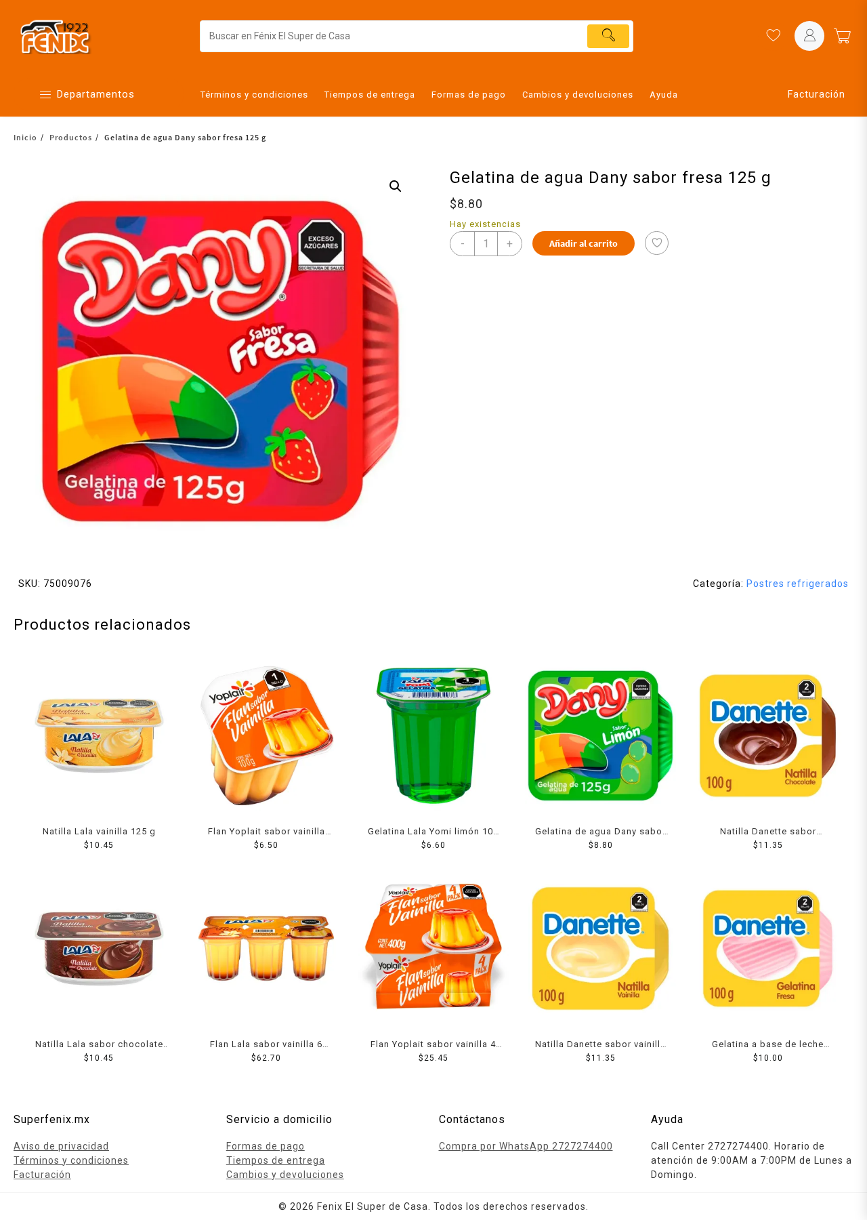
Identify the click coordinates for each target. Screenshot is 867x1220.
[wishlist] (773, 36)
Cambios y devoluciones (285, 1174)
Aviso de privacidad (61, 1146)
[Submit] (608, 36)
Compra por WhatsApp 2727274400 (526, 1146)
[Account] (809, 36)
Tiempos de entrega (275, 1160)
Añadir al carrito (583, 243)
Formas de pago (265, 1146)
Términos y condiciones (71, 1160)
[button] (395, 186)
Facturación (816, 94)
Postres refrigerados (797, 583)
